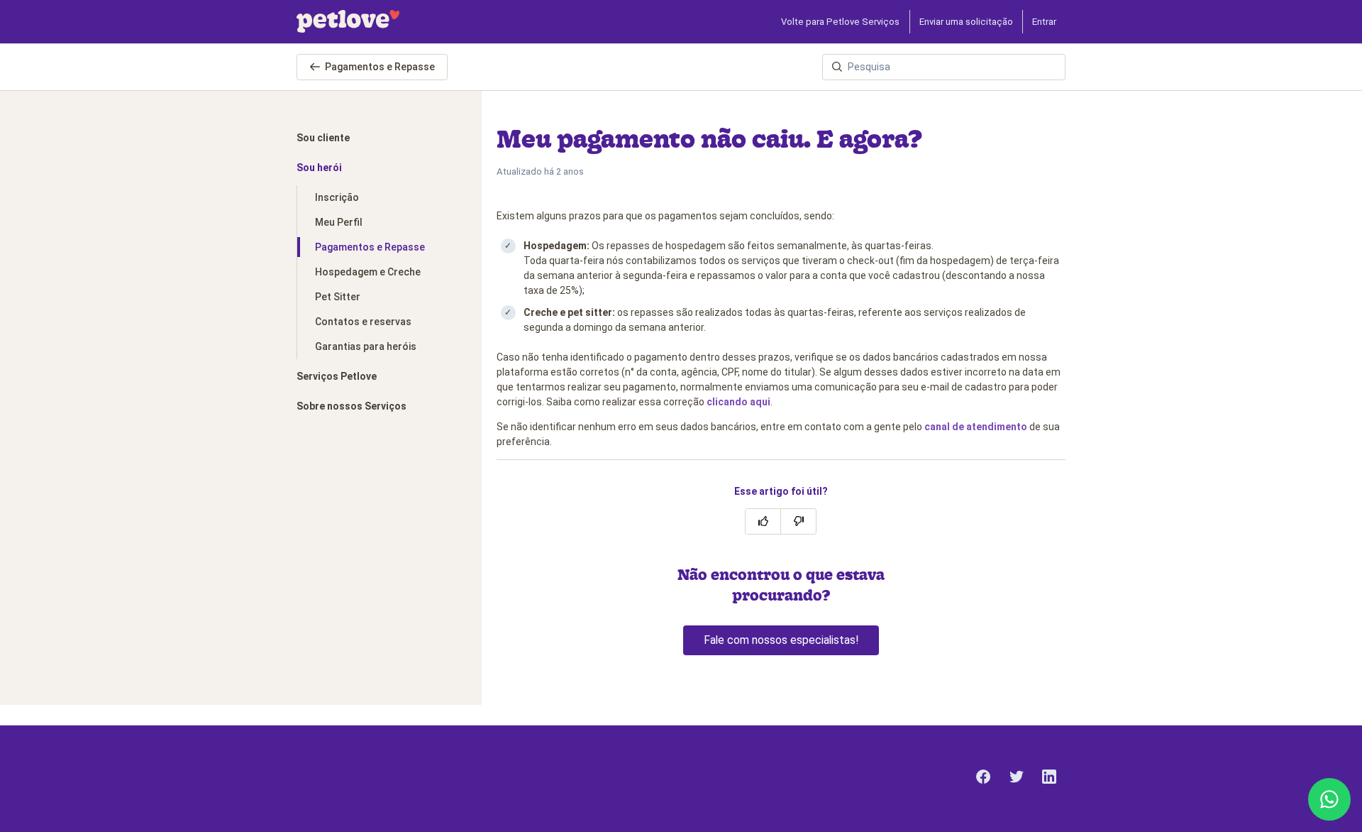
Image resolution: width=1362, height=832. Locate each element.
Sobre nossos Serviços (351, 406)
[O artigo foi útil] (763, 521)
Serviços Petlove (337, 376)
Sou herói (319, 167)
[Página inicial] (348, 21)
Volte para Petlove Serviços (840, 21)
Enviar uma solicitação (966, 21)
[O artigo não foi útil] (798, 521)
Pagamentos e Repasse (380, 66)
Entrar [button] (1044, 21)
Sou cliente (323, 137)
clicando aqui (738, 401)
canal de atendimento (975, 426)
